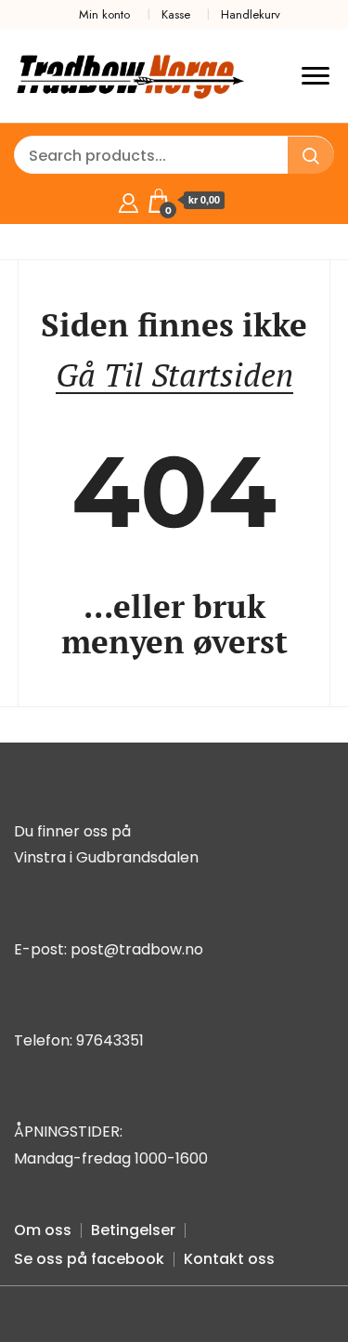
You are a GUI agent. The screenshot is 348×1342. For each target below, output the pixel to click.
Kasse (175, 14)
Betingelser (133, 1230)
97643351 (110, 1040)
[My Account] (128, 200)
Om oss (42, 1230)
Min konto (104, 14)
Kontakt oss (229, 1259)
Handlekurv (250, 14)
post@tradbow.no (137, 949)
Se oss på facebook (89, 1259)
